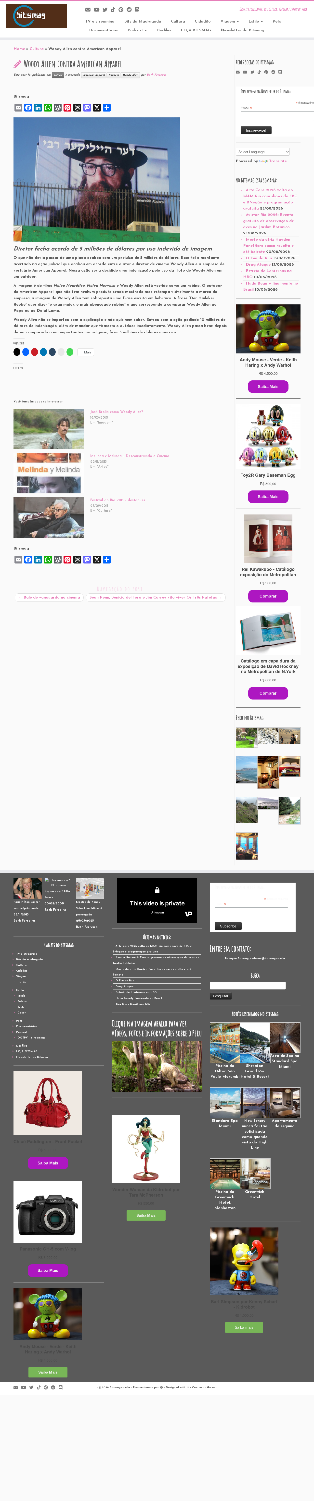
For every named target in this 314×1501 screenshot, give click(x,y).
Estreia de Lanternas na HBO (136, 992)
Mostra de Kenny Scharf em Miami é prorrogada (89, 908)
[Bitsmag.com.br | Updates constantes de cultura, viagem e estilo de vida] (36, 16)
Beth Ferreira (156, 75)
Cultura (178, 22)
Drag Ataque (258, 265)
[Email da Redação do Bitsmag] (89, 10)
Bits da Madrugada (142, 22)
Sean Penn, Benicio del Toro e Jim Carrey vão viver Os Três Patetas (156, 598)
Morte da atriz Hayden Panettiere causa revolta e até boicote (268, 246)
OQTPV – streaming (31, 1038)
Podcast (136, 30)
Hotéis (21, 982)
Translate (278, 161)
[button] (246, 737)
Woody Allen (130, 75)
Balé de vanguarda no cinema (49, 598)
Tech (20, 1007)
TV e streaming (99, 22)
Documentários (103, 30)
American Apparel (94, 75)
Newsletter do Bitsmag (242, 30)
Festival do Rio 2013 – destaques (117, 500)
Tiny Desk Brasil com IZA (133, 1004)
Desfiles (164, 30)
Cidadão (203, 22)
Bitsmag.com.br (120, 1387)
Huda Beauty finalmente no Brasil (139, 998)
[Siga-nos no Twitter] (107, 10)
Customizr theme (203, 1387)
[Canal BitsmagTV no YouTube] (98, 10)
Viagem (228, 22)
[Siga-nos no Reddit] (131, 10)
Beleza (21, 1001)
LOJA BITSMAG (196, 30)
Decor (21, 1013)
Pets (277, 22)
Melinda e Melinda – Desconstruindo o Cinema (129, 456)
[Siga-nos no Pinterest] (122, 10)
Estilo (254, 22)
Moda (21, 996)
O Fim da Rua (259, 258)
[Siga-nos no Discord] (139, 10)
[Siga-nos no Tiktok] (114, 10)
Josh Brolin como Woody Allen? (116, 412)
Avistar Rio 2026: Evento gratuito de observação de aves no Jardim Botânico (268, 221)
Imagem (114, 75)
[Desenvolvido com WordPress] (161, 1386)
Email (246, 108)
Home (19, 49)
